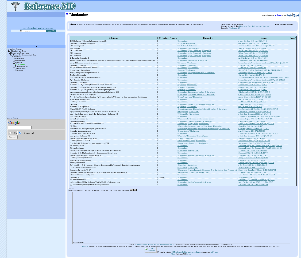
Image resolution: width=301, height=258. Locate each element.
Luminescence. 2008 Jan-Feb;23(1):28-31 (252, 85)
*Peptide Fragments (195, 170)
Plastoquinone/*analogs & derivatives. (201, 73)
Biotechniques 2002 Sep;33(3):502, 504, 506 (254, 141)
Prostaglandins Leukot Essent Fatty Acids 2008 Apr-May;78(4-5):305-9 (263, 77)
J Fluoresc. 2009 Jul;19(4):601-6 (249, 65)
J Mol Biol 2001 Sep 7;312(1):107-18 (251, 160)
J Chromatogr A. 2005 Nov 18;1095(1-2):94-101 (255, 119)
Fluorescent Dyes (245, 26)
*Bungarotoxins (183, 131)
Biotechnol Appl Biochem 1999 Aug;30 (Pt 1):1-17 (256, 180)
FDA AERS (172, 244)
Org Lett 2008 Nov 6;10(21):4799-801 (251, 75)
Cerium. (211, 119)
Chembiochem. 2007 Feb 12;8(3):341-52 (252, 87)
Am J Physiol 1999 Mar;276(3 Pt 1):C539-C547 (255, 182)
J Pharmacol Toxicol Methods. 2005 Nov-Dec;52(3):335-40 (259, 116)
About (173, 254)
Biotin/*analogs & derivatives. (219, 129)
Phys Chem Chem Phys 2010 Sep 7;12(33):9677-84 (256, 46)
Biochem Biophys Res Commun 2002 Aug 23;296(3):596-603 (260, 146)
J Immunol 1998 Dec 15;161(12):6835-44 (253, 185)
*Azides (180, 138)
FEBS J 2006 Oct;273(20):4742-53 (250, 104)
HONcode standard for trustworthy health (186, 252)
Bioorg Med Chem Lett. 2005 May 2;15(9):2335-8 (256, 124)
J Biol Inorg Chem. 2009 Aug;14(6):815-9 (253, 60)
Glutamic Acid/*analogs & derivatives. (201, 155)
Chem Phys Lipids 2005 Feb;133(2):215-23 (253, 129)
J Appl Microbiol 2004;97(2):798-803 (251, 131)
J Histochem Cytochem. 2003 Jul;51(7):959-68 (255, 136)
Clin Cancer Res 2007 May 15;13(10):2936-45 (254, 94)
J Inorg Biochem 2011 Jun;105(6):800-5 (252, 41)
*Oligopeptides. (193, 150)
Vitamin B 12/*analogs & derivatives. (201, 104)
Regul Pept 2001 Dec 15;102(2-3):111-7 (252, 155)
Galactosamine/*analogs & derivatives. (201, 92)
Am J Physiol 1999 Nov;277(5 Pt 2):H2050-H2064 (256, 175)
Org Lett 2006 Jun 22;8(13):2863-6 (250, 99)
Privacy (189, 254)
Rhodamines (219, 170)
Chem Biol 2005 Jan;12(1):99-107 (250, 126)
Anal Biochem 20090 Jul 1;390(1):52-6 (252, 68)
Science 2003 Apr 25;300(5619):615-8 (251, 138)
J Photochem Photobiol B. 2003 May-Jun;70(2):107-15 (257, 133)
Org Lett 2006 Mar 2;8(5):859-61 (250, 107)
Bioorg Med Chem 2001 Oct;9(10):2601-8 (253, 158)
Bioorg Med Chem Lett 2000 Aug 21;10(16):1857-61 (257, 170)
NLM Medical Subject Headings (144, 244)
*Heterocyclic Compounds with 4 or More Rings (194, 126)
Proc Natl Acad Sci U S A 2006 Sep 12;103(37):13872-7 (258, 109)
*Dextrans (180, 70)
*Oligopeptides (182, 111)
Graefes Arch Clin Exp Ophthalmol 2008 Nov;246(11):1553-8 (260, 70)
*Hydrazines (181, 65)
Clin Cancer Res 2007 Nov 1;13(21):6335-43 (254, 92)
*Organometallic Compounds (187, 119)
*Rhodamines (182, 48)
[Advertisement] (177, 216)
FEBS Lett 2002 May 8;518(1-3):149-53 (252, 150)
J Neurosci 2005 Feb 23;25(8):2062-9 (251, 121)
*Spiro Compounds (194, 51)
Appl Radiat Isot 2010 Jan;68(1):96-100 (252, 58)
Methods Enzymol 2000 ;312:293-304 (251, 167)
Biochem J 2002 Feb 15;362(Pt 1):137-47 (253, 153)
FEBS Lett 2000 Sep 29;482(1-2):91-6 (252, 172)
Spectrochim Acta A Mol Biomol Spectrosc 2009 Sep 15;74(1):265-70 (263, 63)
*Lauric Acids (182, 167)
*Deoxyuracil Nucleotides (186, 141)
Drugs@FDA (165, 244)
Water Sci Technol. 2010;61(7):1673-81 (252, 48)
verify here (214, 252)
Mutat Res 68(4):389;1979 (247, 177)
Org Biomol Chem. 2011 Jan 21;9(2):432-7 (253, 43)
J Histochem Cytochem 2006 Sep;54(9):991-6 (254, 111)
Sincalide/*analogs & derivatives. (199, 182)
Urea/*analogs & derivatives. (198, 60)
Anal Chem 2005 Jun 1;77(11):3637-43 (252, 102)
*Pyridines (181, 87)
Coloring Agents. (194, 48)
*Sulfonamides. (193, 68)
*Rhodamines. (182, 41)
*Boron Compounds (184, 97)
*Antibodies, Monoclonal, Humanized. (201, 94)
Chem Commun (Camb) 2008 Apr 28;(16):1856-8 (255, 82)
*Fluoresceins (182, 170)
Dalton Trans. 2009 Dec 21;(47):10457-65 (253, 51)
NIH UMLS (157, 244)
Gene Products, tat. (230, 170)
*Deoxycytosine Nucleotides (187, 143)
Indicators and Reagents (260, 26)
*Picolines (181, 43)
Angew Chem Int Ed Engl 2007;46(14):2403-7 (254, 97)
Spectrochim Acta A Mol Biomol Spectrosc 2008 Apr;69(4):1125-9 (261, 80)
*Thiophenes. (206, 51)
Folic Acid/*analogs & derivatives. (214, 109)
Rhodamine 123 (234, 28)
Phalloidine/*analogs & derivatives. (200, 121)
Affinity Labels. (204, 172)
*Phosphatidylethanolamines (187, 129)
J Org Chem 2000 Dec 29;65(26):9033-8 (252, 165)
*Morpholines (182, 124)
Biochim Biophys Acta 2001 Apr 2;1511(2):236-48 (256, 163)
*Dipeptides (181, 136)
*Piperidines (181, 165)
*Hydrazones (181, 63)
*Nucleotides (182, 46)
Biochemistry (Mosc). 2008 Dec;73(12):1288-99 (255, 73)
